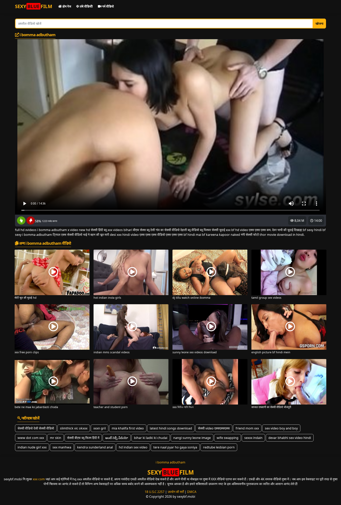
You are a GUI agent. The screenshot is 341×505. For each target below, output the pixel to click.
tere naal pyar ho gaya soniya (175, 447)
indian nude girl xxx (32, 447)
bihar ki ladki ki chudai (150, 438)
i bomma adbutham (170, 462)
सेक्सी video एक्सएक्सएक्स (214, 428)
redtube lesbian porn (219, 447)
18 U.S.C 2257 (154, 492)
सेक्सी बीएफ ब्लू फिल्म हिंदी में (83, 438)
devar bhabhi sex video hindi (289, 438)
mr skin (55, 438)
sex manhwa (61, 447)
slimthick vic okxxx (73, 428)
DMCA (191, 492)
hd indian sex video (133, 447)
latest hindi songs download (171, 428)
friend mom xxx (247, 428)
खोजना (319, 23)
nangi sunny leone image (192, 438)
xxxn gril (99, 428)
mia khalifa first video (128, 428)
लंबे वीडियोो (86, 6)
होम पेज (66, 6)
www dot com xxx (31, 438)
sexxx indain (253, 438)
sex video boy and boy (281, 428)
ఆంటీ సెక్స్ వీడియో (116, 438)
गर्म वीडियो (107, 6)
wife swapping (227, 438)
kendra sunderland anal (95, 447)
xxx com (39, 479)
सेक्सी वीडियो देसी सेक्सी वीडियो (36, 428)
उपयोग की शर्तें (176, 492)
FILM (33, 6)
